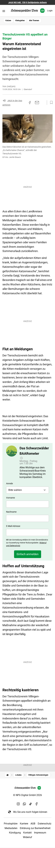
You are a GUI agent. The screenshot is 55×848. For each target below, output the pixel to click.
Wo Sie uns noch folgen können (30, 811)
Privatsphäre (10, 823)
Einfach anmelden (27, 554)
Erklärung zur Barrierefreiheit (35, 828)
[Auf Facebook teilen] (30, 103)
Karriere (24, 823)
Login (50, 10)
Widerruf (27, 837)
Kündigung (15, 832)
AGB (33, 823)
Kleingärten (20, 20)
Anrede (9, 483)
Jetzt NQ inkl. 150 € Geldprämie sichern (27, 2)
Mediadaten (11, 828)
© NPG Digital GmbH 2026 (27, 795)
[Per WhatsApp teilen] (42, 102)
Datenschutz (44, 823)
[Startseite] (7, 775)
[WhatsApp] (24, 803)
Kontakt (27, 832)
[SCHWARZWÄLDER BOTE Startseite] (28, 10)
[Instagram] (18, 803)
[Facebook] (36, 803)
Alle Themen (34, 20)
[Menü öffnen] (3, 10)
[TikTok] (30, 803)
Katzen (8, 20)
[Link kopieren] (24, 102)
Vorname (10, 497)
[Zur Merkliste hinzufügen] (50, 103)
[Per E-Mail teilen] (37, 103)
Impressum (40, 832)
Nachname (11, 512)
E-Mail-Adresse (13, 526)
